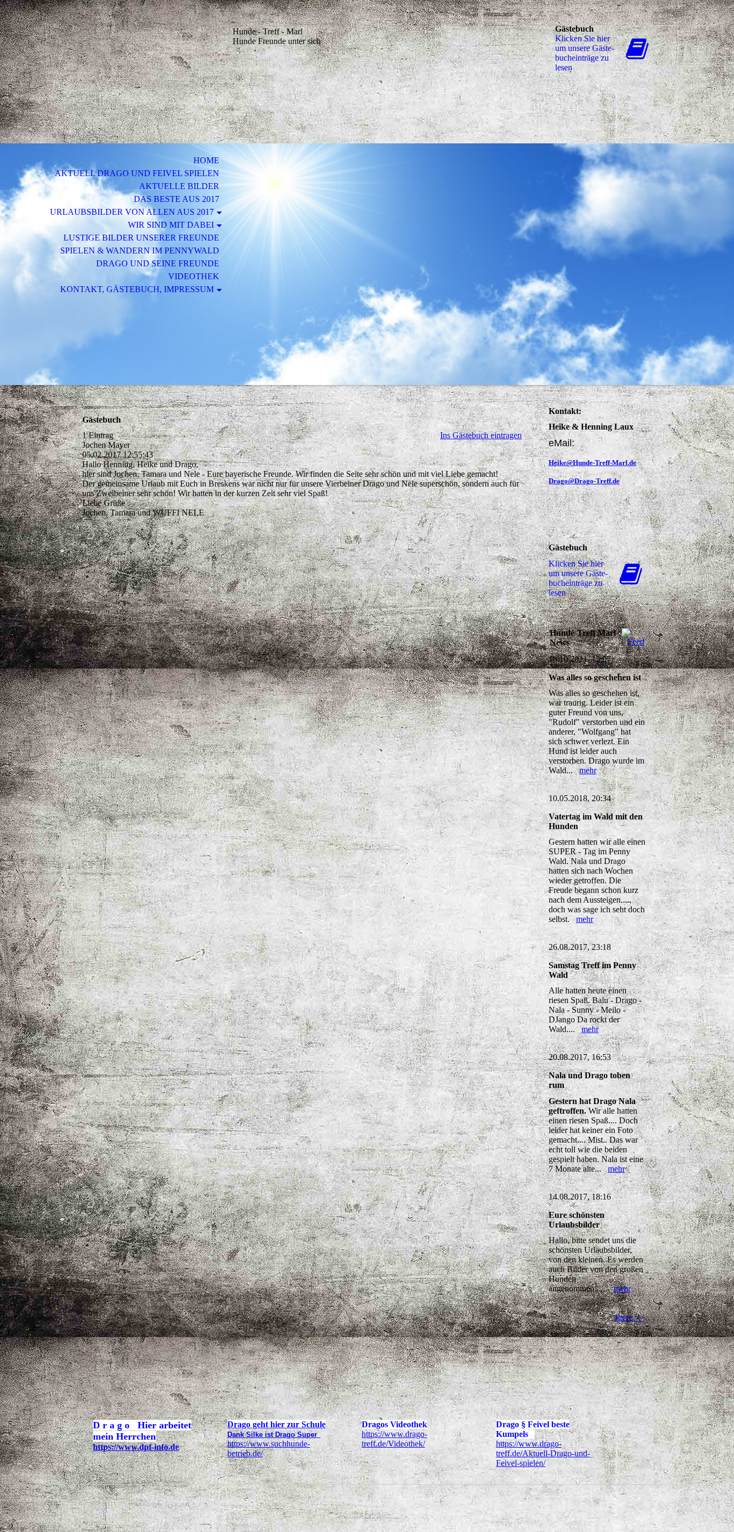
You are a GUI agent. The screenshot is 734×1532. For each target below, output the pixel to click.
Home (206, 160)
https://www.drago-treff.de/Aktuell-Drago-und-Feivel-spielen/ (543, 1453)
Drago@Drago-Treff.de (584, 481)
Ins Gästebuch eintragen (481, 435)
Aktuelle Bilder (179, 186)
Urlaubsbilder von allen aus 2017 (132, 211)
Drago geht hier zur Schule (276, 1424)
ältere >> (629, 1317)
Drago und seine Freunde (157, 263)
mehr (587, 770)
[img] (144, 52)
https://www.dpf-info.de (136, 1446)
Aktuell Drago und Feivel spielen (137, 173)
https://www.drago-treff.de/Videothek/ (394, 1438)
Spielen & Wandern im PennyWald (139, 250)
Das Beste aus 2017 (176, 199)
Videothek (193, 276)
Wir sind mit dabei (171, 224)
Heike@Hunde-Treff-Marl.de (592, 463)
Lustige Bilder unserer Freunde (141, 237)
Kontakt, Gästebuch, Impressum (137, 289)
